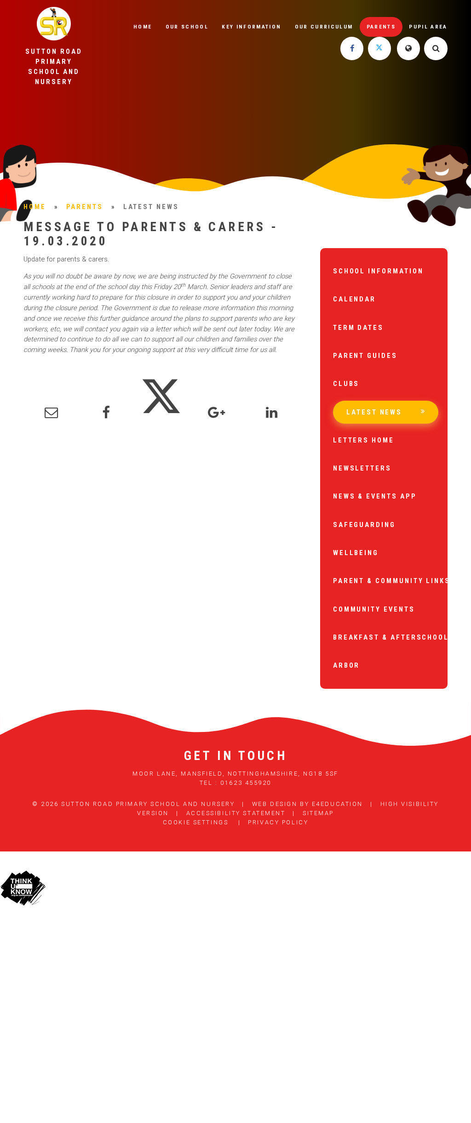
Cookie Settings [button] (195, 822)
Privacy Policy (278, 822)
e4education (337, 803)
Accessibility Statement (236, 813)
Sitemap (318, 813)
